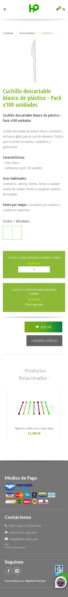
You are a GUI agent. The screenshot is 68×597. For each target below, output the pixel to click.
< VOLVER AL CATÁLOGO (44, 340)
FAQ (6, 544)
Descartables (27, 33)
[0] (57, 9)
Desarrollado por (25, 580)
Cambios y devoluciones (15, 547)
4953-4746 (33, 526)
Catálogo (8, 33)
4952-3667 (16, 526)
